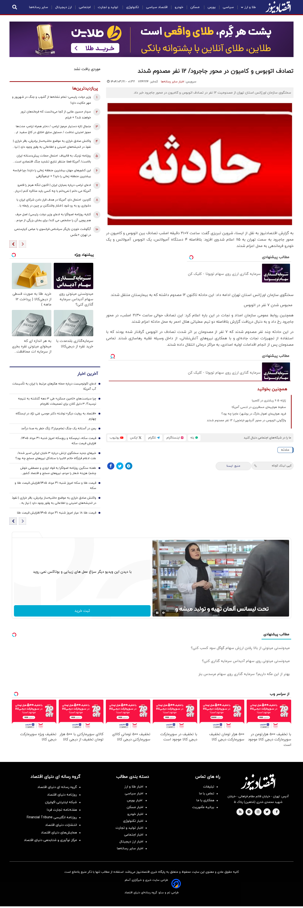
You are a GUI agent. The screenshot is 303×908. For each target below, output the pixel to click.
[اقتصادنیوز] (258, 782)
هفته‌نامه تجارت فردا (62, 810)
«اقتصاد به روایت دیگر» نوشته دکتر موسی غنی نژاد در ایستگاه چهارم (56, 416)
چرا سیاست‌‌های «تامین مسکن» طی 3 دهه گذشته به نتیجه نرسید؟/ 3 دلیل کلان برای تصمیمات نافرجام (57, 401)
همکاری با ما (205, 800)
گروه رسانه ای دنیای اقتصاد (57, 787)
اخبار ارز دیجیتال (131, 841)
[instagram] (258, 812)
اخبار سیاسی (134, 793)
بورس (212, 7)
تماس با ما (206, 793)
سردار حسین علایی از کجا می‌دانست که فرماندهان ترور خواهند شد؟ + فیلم (56, 115)
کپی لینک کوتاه (281, 466)
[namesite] (278, 7)
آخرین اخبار (87, 374)
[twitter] (267, 812)
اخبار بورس (135, 800)
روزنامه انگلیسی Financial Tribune (52, 817)
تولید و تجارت (108, 7)
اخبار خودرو (135, 814)
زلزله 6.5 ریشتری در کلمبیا (269, 400)
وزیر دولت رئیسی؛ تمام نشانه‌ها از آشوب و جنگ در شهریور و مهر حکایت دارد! (51, 100)
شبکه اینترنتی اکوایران (61, 802)
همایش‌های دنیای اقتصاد (59, 832)
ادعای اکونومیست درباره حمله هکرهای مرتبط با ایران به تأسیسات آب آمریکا (54, 386)
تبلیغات (208, 786)
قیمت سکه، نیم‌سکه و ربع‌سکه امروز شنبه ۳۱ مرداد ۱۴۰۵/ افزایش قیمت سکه (58, 441)
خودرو (179, 7)
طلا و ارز (250, 7)
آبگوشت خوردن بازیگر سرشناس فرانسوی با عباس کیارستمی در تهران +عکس (52, 232)
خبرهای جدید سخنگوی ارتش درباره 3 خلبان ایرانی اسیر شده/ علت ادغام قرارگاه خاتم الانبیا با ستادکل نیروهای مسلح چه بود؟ (55, 456)
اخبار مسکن (135, 807)
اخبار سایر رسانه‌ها (172, 82)
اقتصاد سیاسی (157, 7)
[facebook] (276, 812)
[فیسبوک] (110, 466)
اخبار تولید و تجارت (129, 828)
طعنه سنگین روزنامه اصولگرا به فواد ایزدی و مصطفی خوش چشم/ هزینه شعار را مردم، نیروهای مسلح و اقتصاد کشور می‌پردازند (58, 471)
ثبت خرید (82, 610)
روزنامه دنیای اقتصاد (62, 794)
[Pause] (157, 613)
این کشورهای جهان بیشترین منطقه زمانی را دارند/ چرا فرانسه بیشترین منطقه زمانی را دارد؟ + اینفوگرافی (52, 173)
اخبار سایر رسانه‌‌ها (130, 848)
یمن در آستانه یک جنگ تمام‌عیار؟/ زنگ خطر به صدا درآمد (58, 428)
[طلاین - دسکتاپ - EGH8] (151, 39)
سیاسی (228, 7)
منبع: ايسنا (233, 466)
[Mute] (164, 613)
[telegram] (248, 812)
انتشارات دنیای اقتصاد (61, 825)
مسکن (195, 7)
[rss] (240, 812)
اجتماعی (85, 7)
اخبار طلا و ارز (133, 786)
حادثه (285, 450)
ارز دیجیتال (63, 7)
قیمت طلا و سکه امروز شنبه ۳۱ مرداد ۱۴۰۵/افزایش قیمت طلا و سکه (55, 485)
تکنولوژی (132, 7)
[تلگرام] (128, 466)
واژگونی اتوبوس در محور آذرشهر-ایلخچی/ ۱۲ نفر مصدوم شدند (246, 420)
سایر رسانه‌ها (38, 7)
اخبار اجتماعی (133, 834)
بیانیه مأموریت (203, 807)
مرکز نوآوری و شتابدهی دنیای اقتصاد (50, 840)
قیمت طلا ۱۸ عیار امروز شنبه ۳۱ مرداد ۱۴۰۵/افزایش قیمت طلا (56, 513)
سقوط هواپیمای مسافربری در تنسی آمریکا (259, 407)
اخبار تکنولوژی (133, 821)
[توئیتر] (119, 466)
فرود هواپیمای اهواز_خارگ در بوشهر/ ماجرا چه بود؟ (253, 414)
